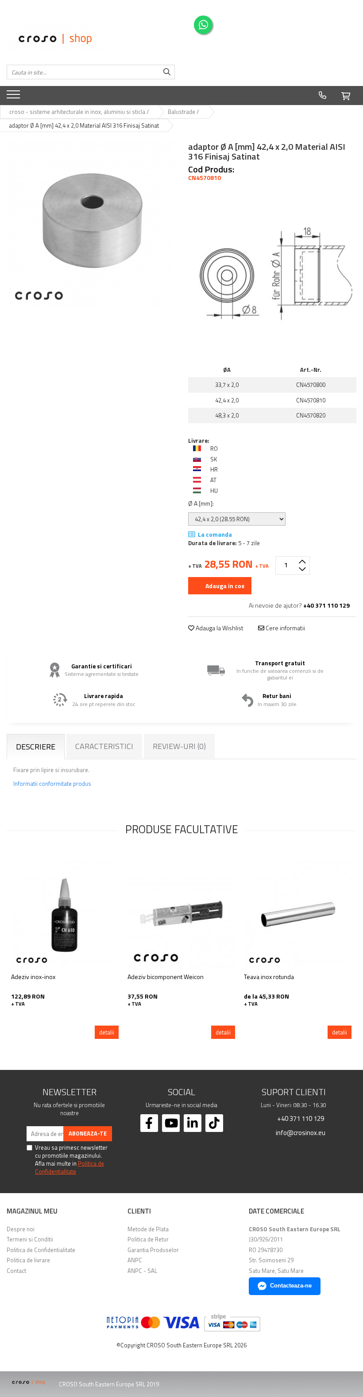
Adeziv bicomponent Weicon (165, 976)
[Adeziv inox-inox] (65, 914)
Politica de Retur (148, 1239)
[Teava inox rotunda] (297, 914)
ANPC (134, 1260)
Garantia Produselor (153, 1249)
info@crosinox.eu (299, 1132)
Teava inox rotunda (269, 976)
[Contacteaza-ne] (322, 95)
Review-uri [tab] (179, 746)
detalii (106, 1032)
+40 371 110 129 (300, 1118)
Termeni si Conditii (30, 1239)
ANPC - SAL (142, 1270)
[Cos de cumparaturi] (345, 95)
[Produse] (14, 97)
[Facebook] (149, 1123)
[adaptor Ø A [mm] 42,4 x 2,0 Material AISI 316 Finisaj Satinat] (91, 223)
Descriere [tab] (35, 747)
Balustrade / (184, 112)
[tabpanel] (91, 223)
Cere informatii (284, 628)
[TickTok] (214, 1123)
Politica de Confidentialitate (69, 1167)
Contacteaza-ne (291, 1285)
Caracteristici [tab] (104, 746)
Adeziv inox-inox (33, 976)
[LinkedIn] (192, 1123)
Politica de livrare (28, 1260)
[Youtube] (171, 1123)
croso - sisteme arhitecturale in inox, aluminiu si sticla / (79, 112)
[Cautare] (167, 72)
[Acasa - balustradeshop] (91, 39)
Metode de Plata (148, 1229)
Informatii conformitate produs (52, 784)
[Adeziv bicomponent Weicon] (181, 914)
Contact (16, 1270)
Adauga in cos (224, 585)
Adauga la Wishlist (218, 628)
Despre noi (21, 1229)
